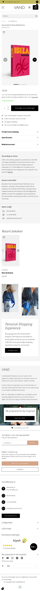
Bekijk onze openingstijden (20, 463)
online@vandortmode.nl (14, 218)
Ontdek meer (13, 350)
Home (3, 21)
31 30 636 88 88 (11, 215)
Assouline (5, 27)
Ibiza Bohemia (13, 21)
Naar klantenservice (11, 516)
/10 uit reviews (16, 125)
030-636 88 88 (10, 211)
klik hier (10, 172)
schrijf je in (20, 469)
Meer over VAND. (20, 418)
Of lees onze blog (7, 561)
